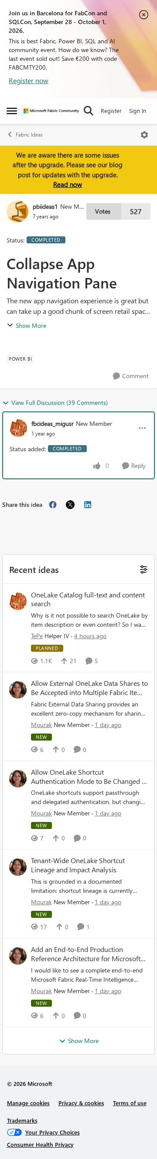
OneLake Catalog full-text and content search (88, 599)
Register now (28, 80)
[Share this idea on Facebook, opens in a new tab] (53, 505)
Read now (67, 184)
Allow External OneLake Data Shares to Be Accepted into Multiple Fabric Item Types (89, 688)
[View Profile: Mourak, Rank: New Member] (18, 690)
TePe (37, 636)
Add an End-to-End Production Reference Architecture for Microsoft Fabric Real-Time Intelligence (85, 954)
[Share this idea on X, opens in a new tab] (70, 505)
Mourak (41, 724)
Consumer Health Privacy (40, 1144)
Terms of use (130, 1102)
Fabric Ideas (29, 134)
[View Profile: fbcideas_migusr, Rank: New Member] (18, 428)
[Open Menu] (144, 135)
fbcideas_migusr (52, 423)
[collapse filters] (142, 568)
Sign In (137, 110)
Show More (31, 325)
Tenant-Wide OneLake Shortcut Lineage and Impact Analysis (78, 865)
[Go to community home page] (51, 111)
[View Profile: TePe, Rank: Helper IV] (18, 601)
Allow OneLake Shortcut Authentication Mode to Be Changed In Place (89, 777)
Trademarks (22, 1120)
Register (111, 110)
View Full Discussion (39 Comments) (59, 402)
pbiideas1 (45, 206)
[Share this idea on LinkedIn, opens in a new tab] (88, 505)
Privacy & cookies (81, 1102)
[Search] (88, 110)
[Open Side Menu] (11, 110)
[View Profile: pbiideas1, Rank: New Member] (17, 211)
